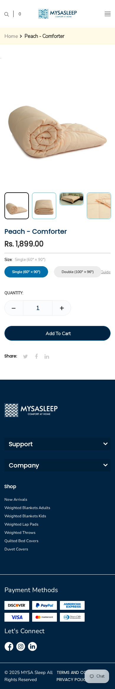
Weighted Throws (19, 532)
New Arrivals (15, 499)
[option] (16, 205)
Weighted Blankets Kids (25, 516)
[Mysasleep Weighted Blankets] (57, 14)
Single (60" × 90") (26, 271)
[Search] (9, 14)
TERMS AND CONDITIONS (81, 672)
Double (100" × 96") (78, 271)
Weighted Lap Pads (21, 524)
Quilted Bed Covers (21, 541)
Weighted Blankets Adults (27, 508)
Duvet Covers (16, 549)
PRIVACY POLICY (73, 679)
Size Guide (102, 272)
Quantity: (13, 293)
